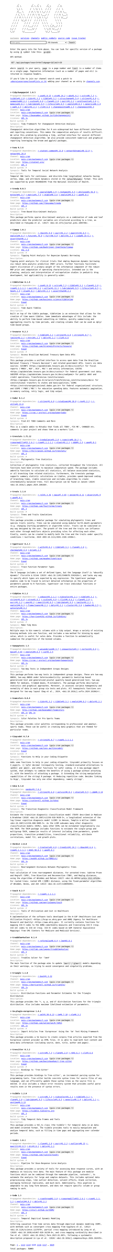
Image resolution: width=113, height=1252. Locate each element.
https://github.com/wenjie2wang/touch (42, 902)
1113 (23, 1245)
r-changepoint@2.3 (84, 107)
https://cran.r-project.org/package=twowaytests (47, 660)
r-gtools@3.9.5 (80, 792)
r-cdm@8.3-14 (96, 792)
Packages (14, 38)
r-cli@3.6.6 (44, 107)
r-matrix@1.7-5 (33, 195)
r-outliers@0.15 (77, 1143)
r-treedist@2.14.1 (67, 847)
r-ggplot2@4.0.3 (73, 104)
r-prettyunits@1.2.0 (85, 101)
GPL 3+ (24, 118)
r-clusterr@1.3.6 (73, 605)
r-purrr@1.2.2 (67, 101)
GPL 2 (24, 206)
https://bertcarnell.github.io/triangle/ (43, 985)
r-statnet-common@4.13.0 (50, 151)
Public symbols (49, 38)
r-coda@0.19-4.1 (82, 236)
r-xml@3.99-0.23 (46, 1014)
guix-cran (25, 110)
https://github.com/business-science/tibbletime (47, 299)
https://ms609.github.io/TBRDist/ (40, 858)
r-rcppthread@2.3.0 (48, 1198)
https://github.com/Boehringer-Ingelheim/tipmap (47, 247)
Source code (64, 38)
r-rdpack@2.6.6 (85, 847)
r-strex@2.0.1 (33, 599)
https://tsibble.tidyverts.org (38, 1111)
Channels (35, 38)
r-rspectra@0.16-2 (69, 440)
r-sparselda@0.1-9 (47, 192)
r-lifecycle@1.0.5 (54, 104)
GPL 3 (24, 165)
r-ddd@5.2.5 (77, 442)
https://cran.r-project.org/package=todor (44, 413)
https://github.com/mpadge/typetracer (42, 558)
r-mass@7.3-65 (59, 495)
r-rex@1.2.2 (83, 401)
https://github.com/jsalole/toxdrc (40, 1155)
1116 (39, 1245)
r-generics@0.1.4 (92, 104)
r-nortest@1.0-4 (88, 649)
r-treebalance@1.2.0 (48, 440)
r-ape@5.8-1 (82, 195)
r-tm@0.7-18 (61, 1014)
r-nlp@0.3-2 (75, 1014)
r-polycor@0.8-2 (63, 792)
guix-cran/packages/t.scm (34, 112)
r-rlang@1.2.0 (51, 101)
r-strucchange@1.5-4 (68, 98)
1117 (44, 1245)
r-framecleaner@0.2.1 (37, 605)
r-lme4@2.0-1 (65, 941)
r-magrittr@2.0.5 (77, 233)
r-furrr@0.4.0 (50, 236)
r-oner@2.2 (28, 602)
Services (25, 38)
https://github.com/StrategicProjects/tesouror (47, 346)
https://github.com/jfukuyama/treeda (41, 203)
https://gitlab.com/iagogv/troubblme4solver (45, 949)
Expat (24, 302)
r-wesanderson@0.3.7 (48, 649)
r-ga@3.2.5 (15, 107)
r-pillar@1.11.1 (50, 288)
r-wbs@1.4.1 (72, 96)
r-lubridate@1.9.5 (35, 104)
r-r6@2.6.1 (74, 1053)
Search (72, 42)
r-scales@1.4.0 (35, 101)
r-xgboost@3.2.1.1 (47, 597)
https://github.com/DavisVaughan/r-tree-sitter (47, 1061)
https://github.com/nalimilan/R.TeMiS (42, 1023)
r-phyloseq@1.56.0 (85, 192)
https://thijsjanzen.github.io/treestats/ (44, 451)
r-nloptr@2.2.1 (62, 442)
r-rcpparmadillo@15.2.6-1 (72, 1198)
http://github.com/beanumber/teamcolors (43, 710)
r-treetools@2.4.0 (47, 847)
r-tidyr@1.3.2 (33, 98)
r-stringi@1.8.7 (80, 335)
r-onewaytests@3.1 (69, 649)
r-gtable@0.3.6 (50, 195)
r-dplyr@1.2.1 (29, 107)
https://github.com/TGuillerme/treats (42, 506)
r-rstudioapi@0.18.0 (65, 401)
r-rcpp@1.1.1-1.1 (44, 442)
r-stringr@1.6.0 (88, 98)
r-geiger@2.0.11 (76, 495)
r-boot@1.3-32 (45, 976)
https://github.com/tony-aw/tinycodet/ (42, 748)
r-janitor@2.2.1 (82, 602)
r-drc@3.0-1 (33, 1146)
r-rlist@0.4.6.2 (66, 599)
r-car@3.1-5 (47, 652)
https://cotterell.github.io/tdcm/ (40, 800)
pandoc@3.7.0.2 (33, 789)
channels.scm (92, 81)
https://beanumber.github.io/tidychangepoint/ (46, 115)
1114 (28, 1245)
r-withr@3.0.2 (45, 547)
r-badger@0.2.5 (90, 605)
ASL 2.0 (25, 250)
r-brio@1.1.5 (34, 550)
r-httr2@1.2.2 (33, 338)
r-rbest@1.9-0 (45, 233)
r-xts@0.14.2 (58, 96)
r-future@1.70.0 (34, 236)
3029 (52, 1245)
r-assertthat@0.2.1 (61, 291)
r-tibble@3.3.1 (49, 98)
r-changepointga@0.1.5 (62, 107)
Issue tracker (79, 38)
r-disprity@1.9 (93, 495)
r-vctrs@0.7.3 (87, 96)
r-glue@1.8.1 (27, 291)
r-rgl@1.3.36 (44, 495)
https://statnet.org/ (33, 162)
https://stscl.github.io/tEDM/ (38, 1210)
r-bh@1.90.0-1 (34, 850)
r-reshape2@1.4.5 (66, 192)
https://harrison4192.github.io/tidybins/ (44, 616)
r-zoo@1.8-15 (44, 96)
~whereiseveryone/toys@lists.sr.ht (28, 81)
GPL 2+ (24, 663)
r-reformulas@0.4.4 (48, 941)
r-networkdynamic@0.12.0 (77, 151)
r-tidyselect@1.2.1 (67, 597)
